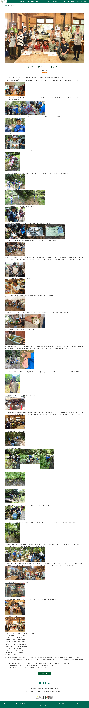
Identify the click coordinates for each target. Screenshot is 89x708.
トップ (3, 5)
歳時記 (85, 1)
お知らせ (79, 1)
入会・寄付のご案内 (60, 703)
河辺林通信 (72, 1)
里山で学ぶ (48, 1)
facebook (44, 683)
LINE (49, 683)
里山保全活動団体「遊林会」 (3, 1)
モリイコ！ (65, 1)
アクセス (32, 703)
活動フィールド (57, 1)
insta (40, 683)
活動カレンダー (40, 1)
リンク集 (67, 703)
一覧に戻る (44, 673)
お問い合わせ (73, 703)
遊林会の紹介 (21, 1)
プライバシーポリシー (81, 703)
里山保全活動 (30, 1)
